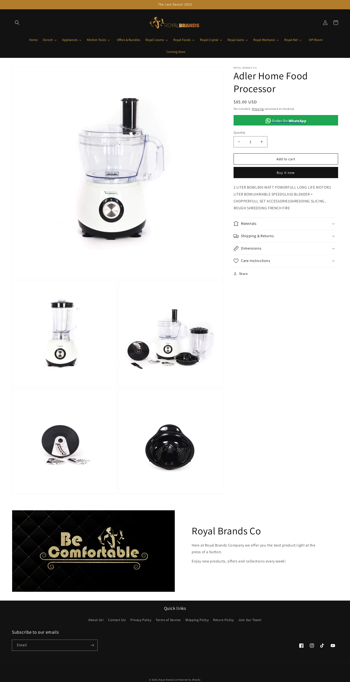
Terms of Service (168, 620)
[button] (17, 22)
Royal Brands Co (168, 679)
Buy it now (286, 172)
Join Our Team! (250, 620)
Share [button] (243, 273)
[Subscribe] (92, 645)
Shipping (258, 108)
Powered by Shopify (189, 679)
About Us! (96, 620)
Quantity (239, 132)
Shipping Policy (197, 620)
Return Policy (223, 620)
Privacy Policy (140, 620)
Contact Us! (117, 620)
